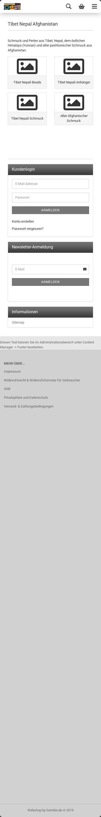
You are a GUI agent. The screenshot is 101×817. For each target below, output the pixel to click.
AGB (7, 389)
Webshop (34, 810)
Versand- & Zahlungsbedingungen (28, 406)
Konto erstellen (23, 221)
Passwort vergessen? (28, 229)
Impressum (12, 371)
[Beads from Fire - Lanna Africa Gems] (10, 6)
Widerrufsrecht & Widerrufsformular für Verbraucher (42, 380)
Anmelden (50, 210)
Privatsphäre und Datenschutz (26, 397)
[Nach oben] (87, 809)
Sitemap (18, 322)
